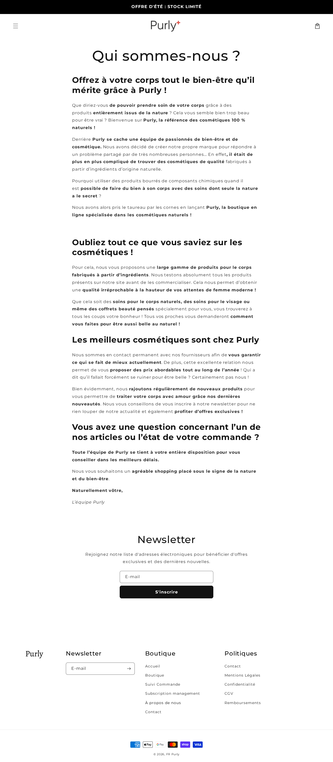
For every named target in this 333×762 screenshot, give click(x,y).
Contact (153, 712)
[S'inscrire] (129, 669)
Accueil (152, 666)
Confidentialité (240, 684)
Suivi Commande (162, 684)
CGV (229, 693)
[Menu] (15, 26)
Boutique (154, 675)
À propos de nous (163, 702)
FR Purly (173, 754)
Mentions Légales (242, 675)
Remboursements (243, 702)
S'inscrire (166, 592)
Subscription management (172, 693)
